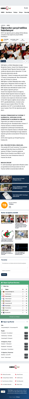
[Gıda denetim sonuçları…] (7, 218)
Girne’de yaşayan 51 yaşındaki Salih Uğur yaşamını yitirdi (20, 253)
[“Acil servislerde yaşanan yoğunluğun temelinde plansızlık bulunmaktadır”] (7, 234)
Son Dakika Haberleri (6, 384)
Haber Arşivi (19, 384)
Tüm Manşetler (20, 381)
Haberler (3, 25)
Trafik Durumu (20, 377)
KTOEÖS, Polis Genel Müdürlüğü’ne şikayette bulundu (7, 253)
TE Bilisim (11, 204)
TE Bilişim (18, 397)
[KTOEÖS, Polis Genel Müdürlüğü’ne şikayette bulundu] (7, 247)
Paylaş (4, 61)
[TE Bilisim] (4, 205)
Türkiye (15, 12)
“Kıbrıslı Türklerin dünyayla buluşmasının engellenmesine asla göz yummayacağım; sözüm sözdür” (21, 225)
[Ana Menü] (27, 8)
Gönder (4, 274)
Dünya (21, 12)
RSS (4, 391)
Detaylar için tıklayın (15, 316)
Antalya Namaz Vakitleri (8, 377)
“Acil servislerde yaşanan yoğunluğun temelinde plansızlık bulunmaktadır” (7, 240)
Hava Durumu (20, 374)
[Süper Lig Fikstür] (27, 321)
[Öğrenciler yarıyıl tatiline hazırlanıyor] (14, 50)
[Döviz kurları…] (21, 234)
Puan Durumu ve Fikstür (7, 381)
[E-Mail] (10, 207)
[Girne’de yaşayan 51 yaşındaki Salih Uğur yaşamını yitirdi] (21, 247)
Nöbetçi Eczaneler (7, 374)
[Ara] (25, 8)
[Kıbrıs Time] (6, 8)
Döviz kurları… (18, 238)
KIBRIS (2, 12)
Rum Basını (9, 12)
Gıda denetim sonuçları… (7, 223)
